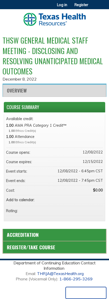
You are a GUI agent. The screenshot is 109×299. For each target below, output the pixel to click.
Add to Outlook (98, 199)
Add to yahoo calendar (85, 199)
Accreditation (23, 234)
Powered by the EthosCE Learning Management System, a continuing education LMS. (85, 293)
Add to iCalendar (92, 199)
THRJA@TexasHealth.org (60, 273)
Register (81, 5)
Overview (17, 90)
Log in (62, 5)
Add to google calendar (79, 199)
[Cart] (94, 7)
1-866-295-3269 (76, 278)
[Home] (54, 17)
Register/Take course (31, 247)
